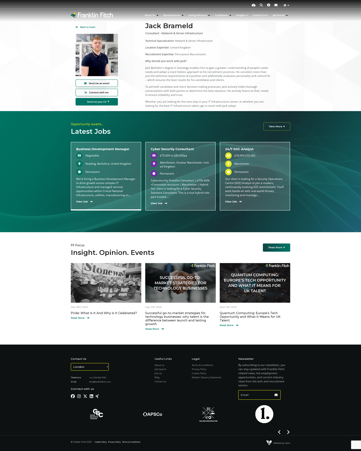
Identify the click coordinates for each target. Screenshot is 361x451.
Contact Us (259, 15)
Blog (157, 377)
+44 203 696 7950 (97, 377)
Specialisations (172, 15)
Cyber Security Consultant (172, 149)
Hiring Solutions (198, 15)
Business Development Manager (102, 149)
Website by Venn (281, 443)
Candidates (222, 15)
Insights (240, 15)
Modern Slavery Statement (206, 377)
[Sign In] (268, 5)
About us (159, 365)
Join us (158, 373)
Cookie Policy (199, 373)
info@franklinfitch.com (100, 382)
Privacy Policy (199, 369)
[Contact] (276, 5)
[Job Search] (261, 5)
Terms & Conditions (202, 365)
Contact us (160, 381)
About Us (150, 15)
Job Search (279, 15)
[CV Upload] (254, 5)
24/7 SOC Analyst (239, 149)
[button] (279, 432)
